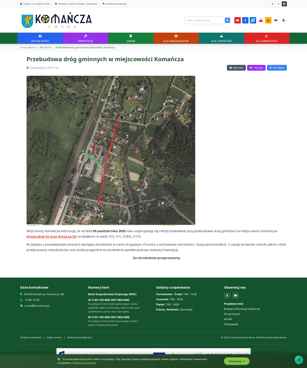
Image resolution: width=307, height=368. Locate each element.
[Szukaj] (227, 20)
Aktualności (45, 47)
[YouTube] (237, 20)
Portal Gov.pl (232, 314)
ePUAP (228, 319)
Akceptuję (235, 361)
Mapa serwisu (54, 337)
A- (278, 3)
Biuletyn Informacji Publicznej (242, 309)
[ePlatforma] (253, 20)
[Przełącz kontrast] (284, 3)
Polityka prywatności (31, 337)
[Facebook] (245, 20)
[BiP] (260, 20)
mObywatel (231, 324)
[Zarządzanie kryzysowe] (268, 20)
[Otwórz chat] (299, 360)
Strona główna (28, 47)
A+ (273, 3)
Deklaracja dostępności (79, 337)
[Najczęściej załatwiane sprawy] (276, 20)
